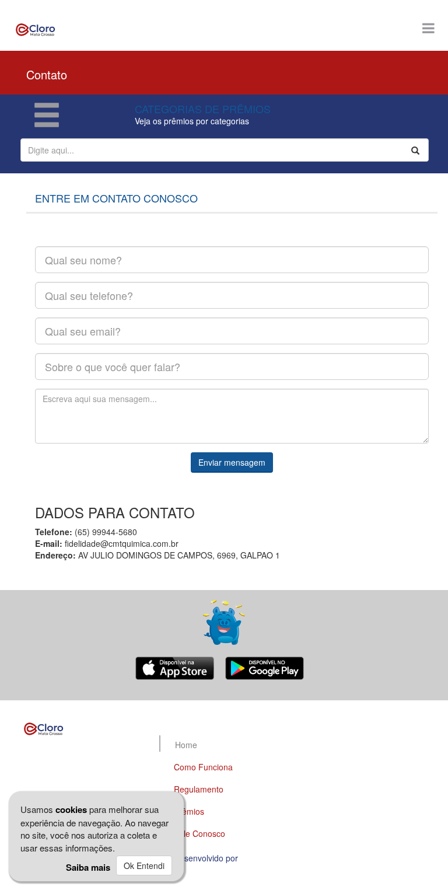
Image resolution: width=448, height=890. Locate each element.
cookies (71, 809)
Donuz (252, 858)
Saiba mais (88, 867)
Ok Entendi (144, 865)
